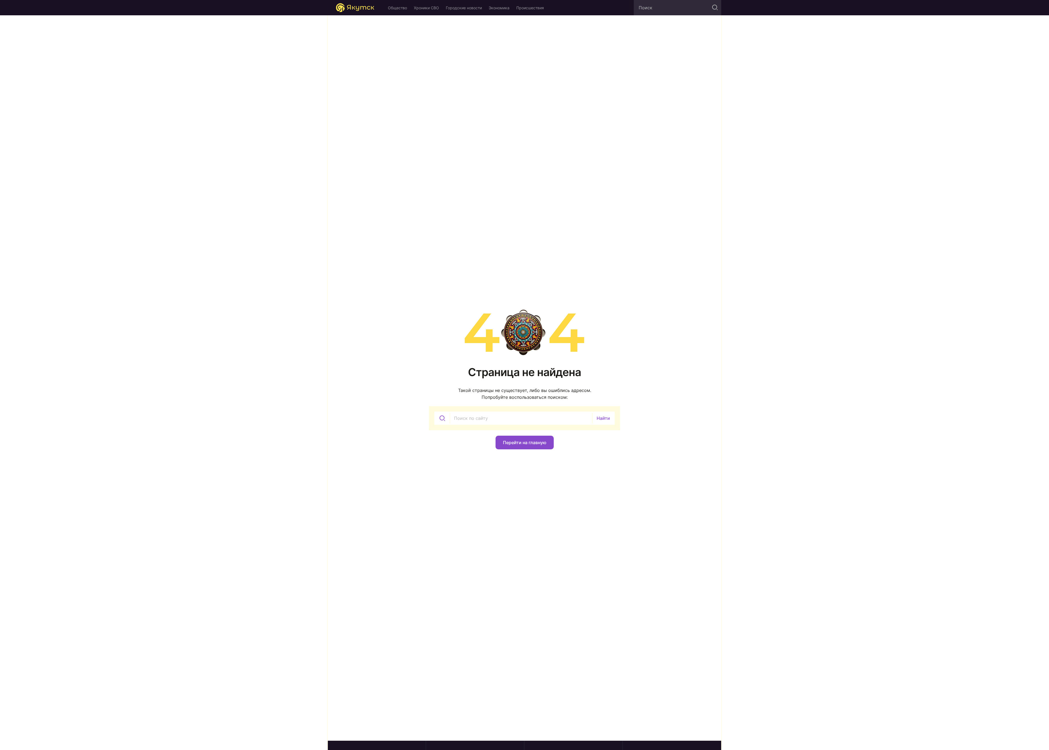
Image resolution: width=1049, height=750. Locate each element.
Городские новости (464, 7)
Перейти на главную (524, 442)
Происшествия (530, 7)
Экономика (499, 7)
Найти (603, 418)
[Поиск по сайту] (714, 7)
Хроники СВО (426, 7)
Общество (397, 7)
